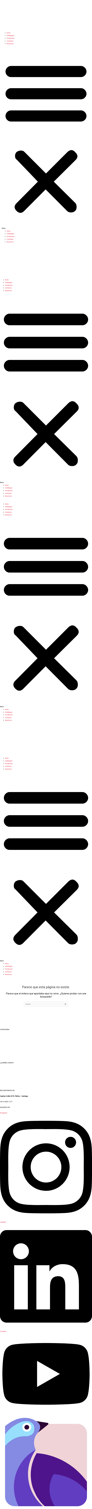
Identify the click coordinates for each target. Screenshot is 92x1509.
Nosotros (10, 44)
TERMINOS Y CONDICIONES (46, 1074)
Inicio (8, 33)
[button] (46, 138)
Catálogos (10, 35)
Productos (10, 38)
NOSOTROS (46, 1068)
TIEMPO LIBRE (46, 1035)
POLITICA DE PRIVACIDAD (46, 1079)
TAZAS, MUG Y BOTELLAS (46, 1040)
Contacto (10, 41)
